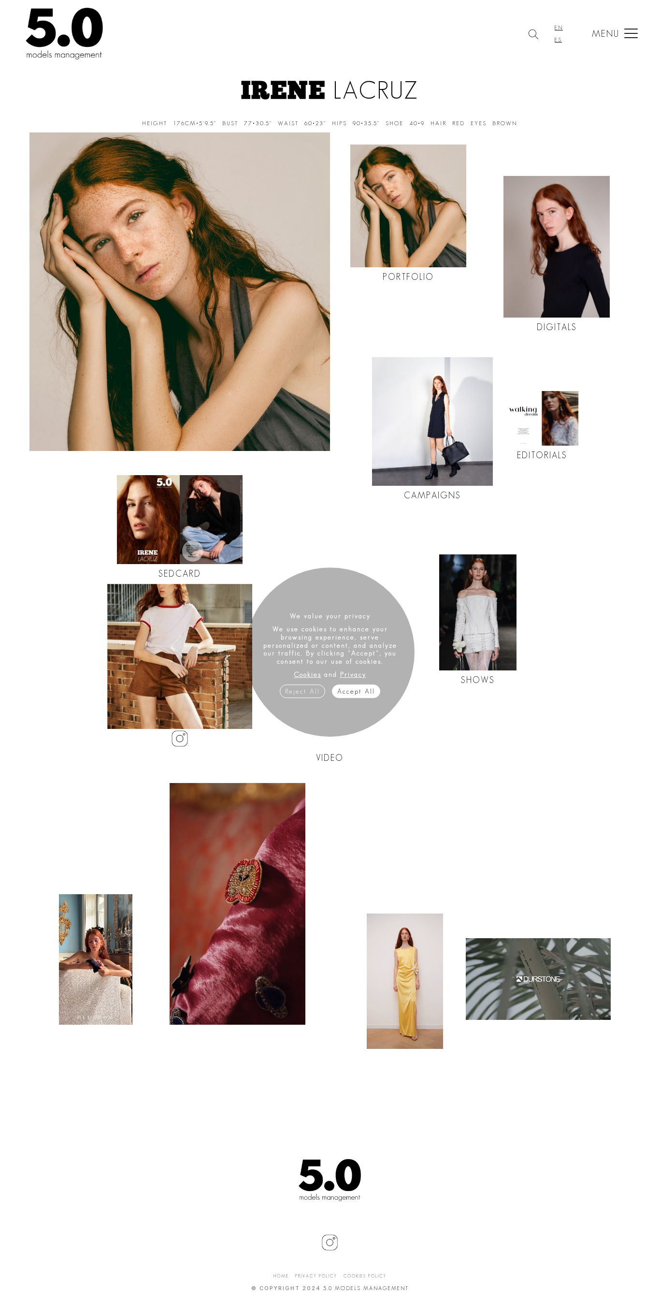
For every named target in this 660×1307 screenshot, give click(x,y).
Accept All (356, 691)
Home (281, 1276)
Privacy (353, 674)
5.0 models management (366, 1288)
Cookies (307, 674)
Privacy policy (316, 1276)
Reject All (302, 691)
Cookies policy (365, 1276)
